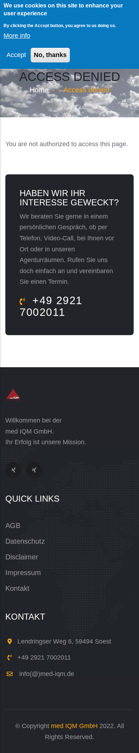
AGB (12, 525)
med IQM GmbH (74, 725)
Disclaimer (21, 557)
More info (17, 35)
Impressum (23, 573)
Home (39, 90)
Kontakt (17, 588)
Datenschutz (25, 541)
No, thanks (50, 54)
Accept (16, 54)
